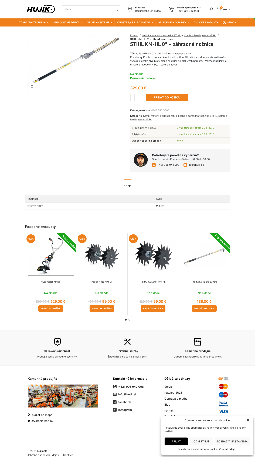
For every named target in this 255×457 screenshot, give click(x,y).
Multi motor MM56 (50, 281)
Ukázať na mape (41, 415)
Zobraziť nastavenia (232, 441)
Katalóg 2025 (173, 392)
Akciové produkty (206, 22)
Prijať (176, 441)
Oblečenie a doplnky (172, 22)
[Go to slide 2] (129, 320)
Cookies (68, 455)
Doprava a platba (176, 398)
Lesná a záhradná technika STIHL (161, 35)
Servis (231, 22)
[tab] (127, 184)
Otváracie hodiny (42, 421)
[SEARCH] (116, 9)
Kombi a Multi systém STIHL (200, 35)
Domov (134, 35)
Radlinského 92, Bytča (148, 10)
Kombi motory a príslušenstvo (160, 115)
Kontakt (169, 410)
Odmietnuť (201, 441)
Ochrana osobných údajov (43, 455)
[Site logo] (40, 8)
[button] (248, 420)
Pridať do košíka (167, 97)
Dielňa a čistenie (98, 22)
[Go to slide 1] (126, 320)
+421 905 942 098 (188, 10)
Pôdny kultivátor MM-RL (153, 281)
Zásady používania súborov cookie (197, 449)
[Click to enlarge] (32, 86)
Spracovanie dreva (66, 22)
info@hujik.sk (196, 164)
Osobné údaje (227, 449)
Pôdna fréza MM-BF (101, 281)
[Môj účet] (211, 9)
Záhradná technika (32, 22)
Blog (167, 404)
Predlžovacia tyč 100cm (204, 281)
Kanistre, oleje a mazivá (134, 22)
